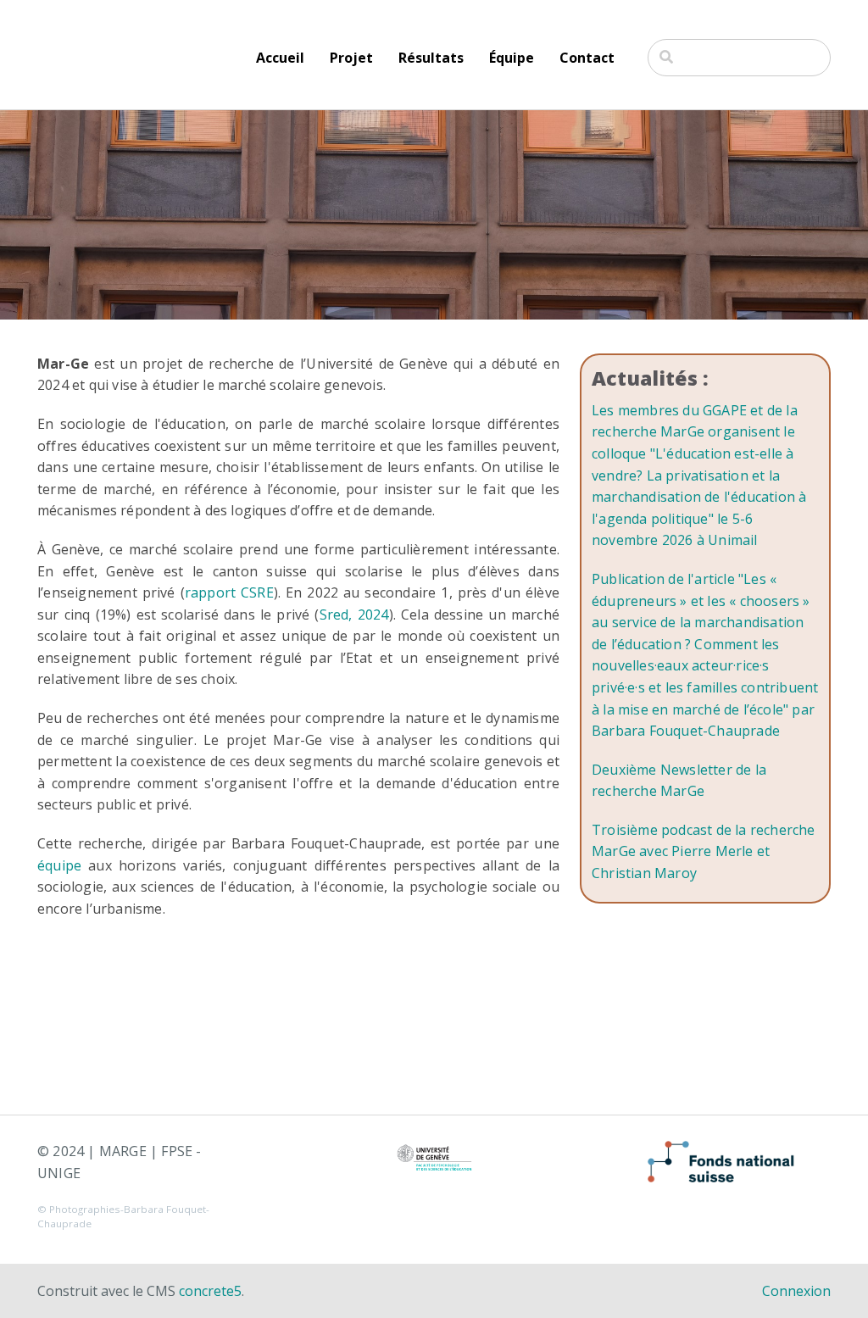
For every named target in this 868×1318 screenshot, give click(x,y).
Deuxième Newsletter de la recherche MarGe (679, 780)
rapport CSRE (229, 592)
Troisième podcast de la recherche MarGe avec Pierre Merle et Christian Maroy (703, 851)
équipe (59, 865)
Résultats (431, 57)
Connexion (796, 1291)
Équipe (511, 57)
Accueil (280, 57)
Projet (351, 57)
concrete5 (210, 1291)
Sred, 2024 (354, 614)
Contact (587, 57)
